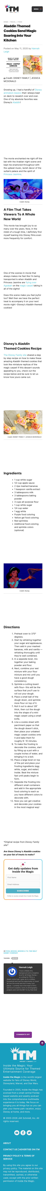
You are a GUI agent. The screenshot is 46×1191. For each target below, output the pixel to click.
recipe (14, 958)
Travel (13, 22)
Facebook (23, 1132)
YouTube (16, 1132)
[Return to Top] (42, 1043)
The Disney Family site (15, 355)
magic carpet (26, 285)
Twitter (29, 1132)
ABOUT (7, 1143)
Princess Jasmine (12, 174)
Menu (36, 9)
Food (20, 22)
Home (6, 22)
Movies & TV (23, 951)
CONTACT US (10, 1149)
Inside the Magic (25, 1181)
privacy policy (10, 1168)
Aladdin (16, 102)
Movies (14, 951)
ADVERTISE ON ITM (29, 1149)
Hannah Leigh (26, 967)
